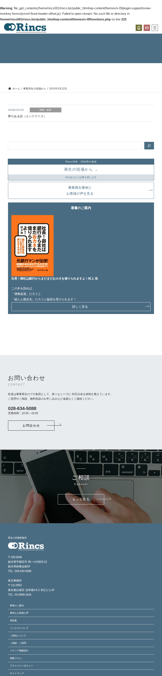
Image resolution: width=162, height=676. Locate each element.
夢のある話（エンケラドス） (27, 116)
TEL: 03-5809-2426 (19, 594)
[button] (81, 190)
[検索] (149, 146)
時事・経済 (45, 110)
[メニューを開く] (155, 28)
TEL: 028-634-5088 (19, 571)
